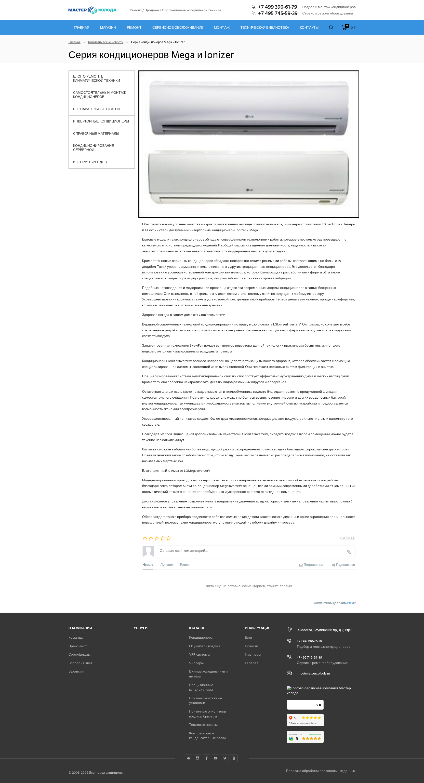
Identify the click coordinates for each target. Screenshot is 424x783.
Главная (81, 27)
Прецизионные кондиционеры (201, 687)
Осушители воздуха (205, 646)
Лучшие (166, 564)
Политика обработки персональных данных (321, 771)
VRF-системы (199, 654)
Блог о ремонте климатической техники (96, 78)
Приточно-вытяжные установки (205, 700)
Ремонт (134, 27)
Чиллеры (196, 663)
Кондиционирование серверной (93, 148)
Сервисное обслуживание (177, 27)
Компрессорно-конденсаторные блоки (207, 735)
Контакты (309, 27)
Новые (148, 564)
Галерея (251, 663)
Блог (248, 637)
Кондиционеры (201, 637)
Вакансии (76, 671)
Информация (257, 628)
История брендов (90, 162)
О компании (80, 628)
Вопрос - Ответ (80, 663)
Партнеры (253, 654)
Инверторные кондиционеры (101, 121)
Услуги (140, 628)
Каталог (197, 628)
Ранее (184, 564)
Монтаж (222, 27)
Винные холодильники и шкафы (208, 674)
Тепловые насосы (203, 725)
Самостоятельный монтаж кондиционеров (99, 95)
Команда (75, 637)
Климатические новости (105, 42)
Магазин (108, 27)
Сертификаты (79, 654)
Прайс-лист (77, 646)
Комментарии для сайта (335, 603)
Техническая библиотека (264, 27)
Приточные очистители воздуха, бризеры (207, 714)
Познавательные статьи (96, 109)
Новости (251, 646)
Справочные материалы (96, 133)
